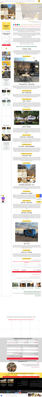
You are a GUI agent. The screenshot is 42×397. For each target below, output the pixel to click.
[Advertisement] (21, 307)
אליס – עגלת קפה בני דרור (24, 384)
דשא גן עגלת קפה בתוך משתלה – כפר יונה (23, 385)
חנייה (16, 342)
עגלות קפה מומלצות (37, 22)
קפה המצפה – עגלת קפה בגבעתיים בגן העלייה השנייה (23, 288)
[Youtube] (20, 392)
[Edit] (18, 392)
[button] (19, 24)
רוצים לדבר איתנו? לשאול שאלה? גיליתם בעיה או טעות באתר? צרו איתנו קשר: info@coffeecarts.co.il (22, 361)
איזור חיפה (18, 345)
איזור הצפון (29, 345)
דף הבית (40, 21)
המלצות (20, 2)
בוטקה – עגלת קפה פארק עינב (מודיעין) (8, 94)
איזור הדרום (25, 345)
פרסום (17, 2)
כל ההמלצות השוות (38, 295)
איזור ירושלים (14, 345)
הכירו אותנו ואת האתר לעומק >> (35, 367)
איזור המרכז (36, 345)
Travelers (23, 391)
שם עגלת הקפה (36, 342)
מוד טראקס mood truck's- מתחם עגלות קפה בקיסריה (10, 385)
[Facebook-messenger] (16, 392)
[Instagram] (18, 391)
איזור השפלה (21, 345)
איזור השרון (32, 345)
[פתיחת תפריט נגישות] (1, 395)
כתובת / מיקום (26, 342)
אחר (28, 346)
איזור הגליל (31, 346)
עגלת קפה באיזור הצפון (34, 22)
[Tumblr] (16, 391)
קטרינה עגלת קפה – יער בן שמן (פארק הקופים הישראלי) (3, 385)
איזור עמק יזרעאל (36, 346)
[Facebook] (20, 391)
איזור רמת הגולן (10, 345)
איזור (37, 344)
